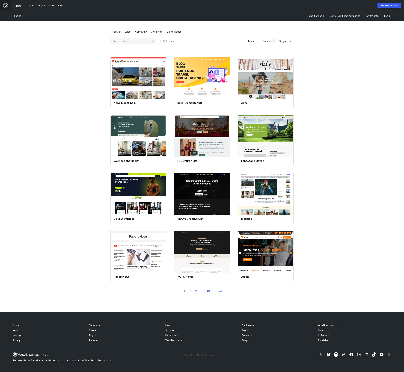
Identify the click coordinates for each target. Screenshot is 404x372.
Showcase (94, 325)
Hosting (17, 335)
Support (169, 330)
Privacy (16, 340)
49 (208, 291)
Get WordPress (389, 5)
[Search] (153, 41)
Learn (168, 325)
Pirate (46, 355)
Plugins (92, 335)
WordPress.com (327, 325)
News (15, 330)
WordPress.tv (173, 340)
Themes (17, 16)
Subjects (283, 41)
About (16, 325)
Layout (251, 41)
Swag (246, 340)
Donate (247, 335)
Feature (268, 41)
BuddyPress (325, 340)
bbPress (324, 335)
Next (219, 291)
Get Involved (248, 325)
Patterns (93, 340)
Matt (322, 330)
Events (245, 330)
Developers (171, 335)
